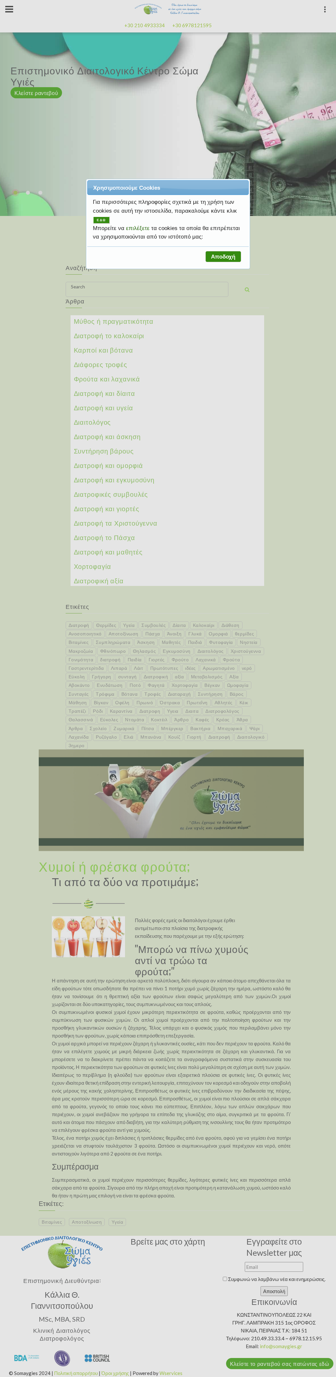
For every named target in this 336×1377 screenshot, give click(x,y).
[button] (223, 256)
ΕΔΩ (101, 220)
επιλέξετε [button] (138, 228)
